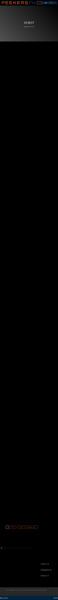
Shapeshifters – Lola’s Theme (18, 191)
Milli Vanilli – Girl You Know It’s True (21, 404)
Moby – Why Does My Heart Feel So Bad (22, 351)
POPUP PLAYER (48, 3)
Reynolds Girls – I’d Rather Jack (19, 297)
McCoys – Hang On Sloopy (17, 457)
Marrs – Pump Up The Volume (18, 510)
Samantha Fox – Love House (17, 244)
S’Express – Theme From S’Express (20, 84)
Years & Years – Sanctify (16, 138)
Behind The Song (11, 81)
